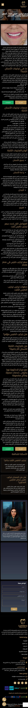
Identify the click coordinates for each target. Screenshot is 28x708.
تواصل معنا (24, 654)
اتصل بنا (21, 102)
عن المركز (24, 643)
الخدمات (25, 646)
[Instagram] (22, 683)
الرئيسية (25, 641)
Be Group (17, 706)
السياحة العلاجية (23, 651)
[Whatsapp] (4, 704)
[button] (2, 4)
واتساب (7, 102)
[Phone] (4, 699)
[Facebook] (26, 683)
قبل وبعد (25, 649)
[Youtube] (15, 683)
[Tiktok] (18, 683)
